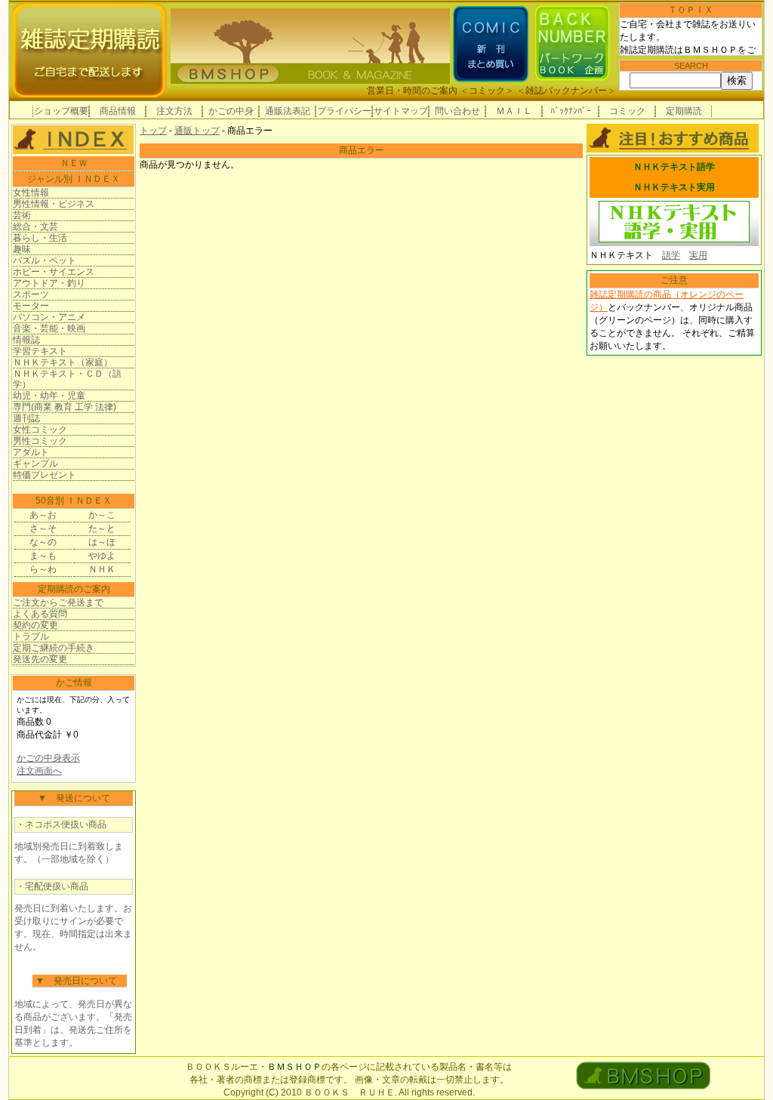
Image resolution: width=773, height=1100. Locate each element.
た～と (101, 528)
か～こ (101, 515)
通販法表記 (287, 111)
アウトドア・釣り (49, 283)
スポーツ (31, 294)
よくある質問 (40, 614)
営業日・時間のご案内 (412, 90)
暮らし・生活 (40, 238)
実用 (698, 255)
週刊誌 (26, 418)
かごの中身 (231, 111)
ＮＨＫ (101, 569)
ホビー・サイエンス (53, 272)
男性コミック (40, 441)
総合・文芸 (35, 226)
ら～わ (43, 569)
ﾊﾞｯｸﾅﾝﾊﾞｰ (570, 111)
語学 (671, 255)
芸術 (22, 215)
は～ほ (101, 542)
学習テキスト (40, 351)
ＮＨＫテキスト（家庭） (62, 362)
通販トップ (197, 130)
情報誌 (26, 339)
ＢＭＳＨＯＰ (294, 1066)
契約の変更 (35, 625)
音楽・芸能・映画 (49, 328)
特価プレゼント (44, 475)
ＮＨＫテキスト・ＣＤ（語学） (67, 379)
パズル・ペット (44, 260)
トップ (153, 130)
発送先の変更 (40, 659)
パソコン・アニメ (49, 317)
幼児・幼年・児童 (49, 395)
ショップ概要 (61, 111)
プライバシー (344, 111)
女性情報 (31, 192)
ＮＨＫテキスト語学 (674, 167)
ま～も (43, 555)
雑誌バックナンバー (566, 90)
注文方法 (174, 111)
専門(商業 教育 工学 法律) (64, 407)
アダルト (31, 452)
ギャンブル (35, 463)
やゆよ (101, 555)
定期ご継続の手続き (53, 647)
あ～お (43, 515)
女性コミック (40, 429)
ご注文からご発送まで (58, 602)
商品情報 (118, 111)
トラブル (31, 636)
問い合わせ (457, 111)
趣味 (22, 249)
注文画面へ (39, 771)
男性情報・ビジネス (53, 204)
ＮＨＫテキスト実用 (674, 187)
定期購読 (684, 111)
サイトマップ (401, 111)
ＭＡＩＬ (514, 111)
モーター (31, 305)
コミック (487, 90)
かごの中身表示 (48, 758)
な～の (43, 542)
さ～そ (43, 528)
